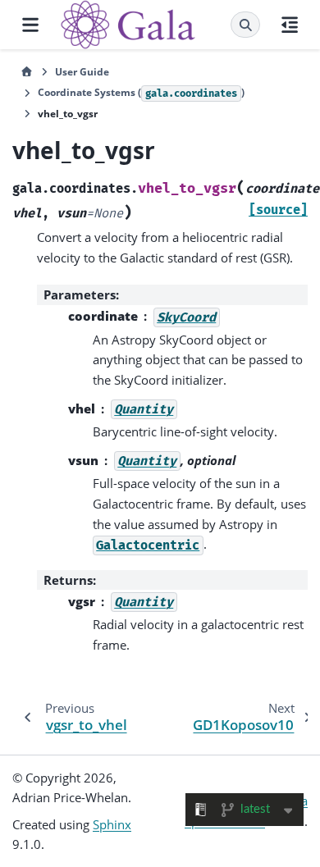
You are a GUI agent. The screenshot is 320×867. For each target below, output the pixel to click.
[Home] (27, 72)
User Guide (82, 72)
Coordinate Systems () (141, 92)
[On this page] (290, 24)
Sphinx (112, 824)
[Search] (245, 24)
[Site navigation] (30, 24)
